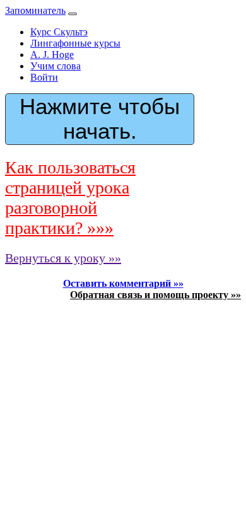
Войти (44, 77)
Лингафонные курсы (75, 43)
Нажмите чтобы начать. (100, 119)
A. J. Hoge (52, 54)
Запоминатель (35, 10)
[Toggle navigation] (72, 14)
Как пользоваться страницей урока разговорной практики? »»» (70, 198)
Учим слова (55, 66)
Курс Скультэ (59, 31)
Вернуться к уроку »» (63, 258)
